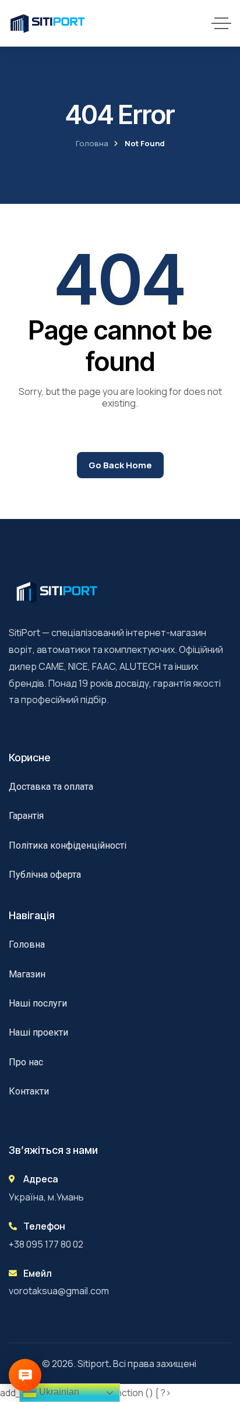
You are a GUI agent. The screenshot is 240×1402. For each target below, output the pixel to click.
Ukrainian (58, 1392)
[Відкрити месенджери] (25, 1375)
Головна (92, 143)
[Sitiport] (48, 23)
